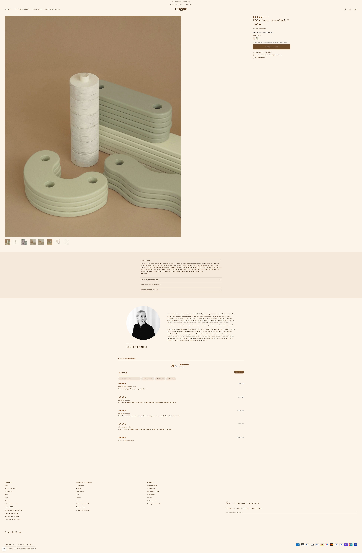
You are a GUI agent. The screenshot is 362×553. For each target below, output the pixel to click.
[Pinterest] (12, 532)
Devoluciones (80, 491)
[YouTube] (20, 532)
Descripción (145, 260)
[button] (9, 9)
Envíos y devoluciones (149, 290)
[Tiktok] (9, 532)
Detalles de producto (149, 280)
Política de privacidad (82, 504)
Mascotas (7, 501)
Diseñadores (151, 494)
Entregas (78, 488)
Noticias (78, 498)
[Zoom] (8, 233)
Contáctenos (80, 485)
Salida (6, 485)
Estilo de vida (9, 491)
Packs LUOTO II (9, 507)
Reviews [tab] (123, 373)
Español (189, 4)
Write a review (239, 372)
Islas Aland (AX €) (176, 4)
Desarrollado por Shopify (26, 548)
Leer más (143, 273)
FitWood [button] (150, 482)
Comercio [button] (8, 482)
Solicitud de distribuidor (83, 510)
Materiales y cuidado (153, 491)
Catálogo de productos (154, 504)
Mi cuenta (79, 501)
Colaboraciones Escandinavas (13, 510)
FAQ (77, 494)
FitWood (9, 548)
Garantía (149, 498)
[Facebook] (5, 532)
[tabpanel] (181, 411)
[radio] (254, 38)
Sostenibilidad (151, 488)
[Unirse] (355, 511)
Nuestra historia (152, 485)
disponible (186, 1)
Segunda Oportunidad (11, 513)
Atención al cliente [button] (84, 482)
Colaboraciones (80, 507)
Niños (6, 494)
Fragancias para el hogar (12, 516)
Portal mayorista (152, 501)
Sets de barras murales (11, 504)
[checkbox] (171, 378)
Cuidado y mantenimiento (150, 285)
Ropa (6, 498)
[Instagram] (16, 532)
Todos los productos (11, 488)
